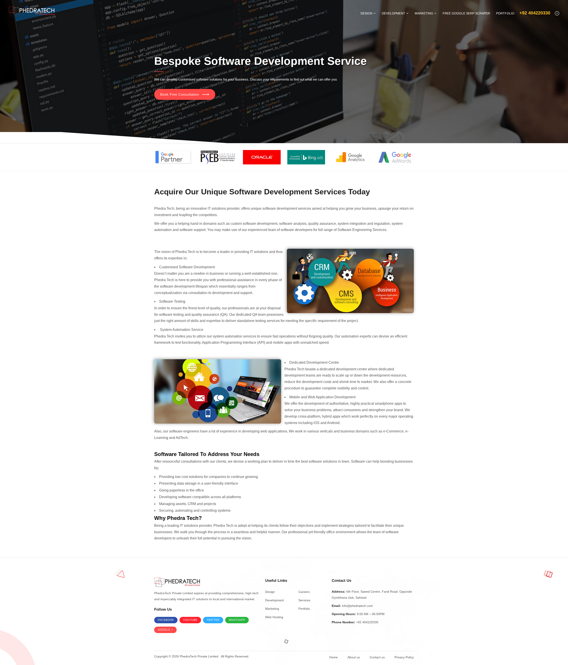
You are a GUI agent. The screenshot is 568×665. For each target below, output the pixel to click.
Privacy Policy (404, 657)
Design (366, 13)
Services (304, 600)
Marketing (424, 13)
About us (353, 657)
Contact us (377, 657)
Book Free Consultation (179, 94)
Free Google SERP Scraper (466, 13)
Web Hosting (274, 617)
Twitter (213, 620)
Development (393, 13)
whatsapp (237, 620)
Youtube (190, 620)
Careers (304, 592)
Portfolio (505, 13)
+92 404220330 (534, 12)
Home (333, 657)
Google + (165, 629)
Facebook (166, 620)
